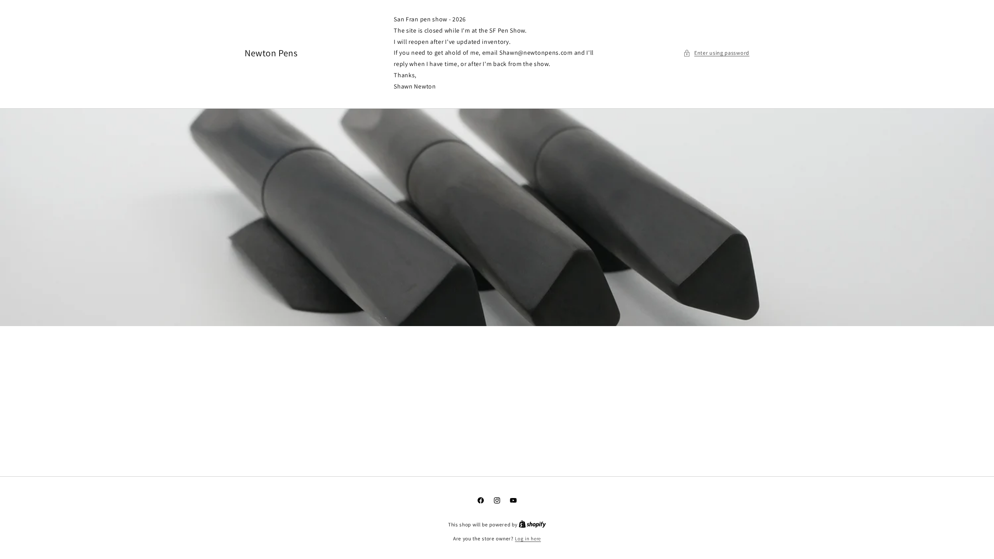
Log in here (528, 538)
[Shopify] (532, 524)
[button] (716, 53)
